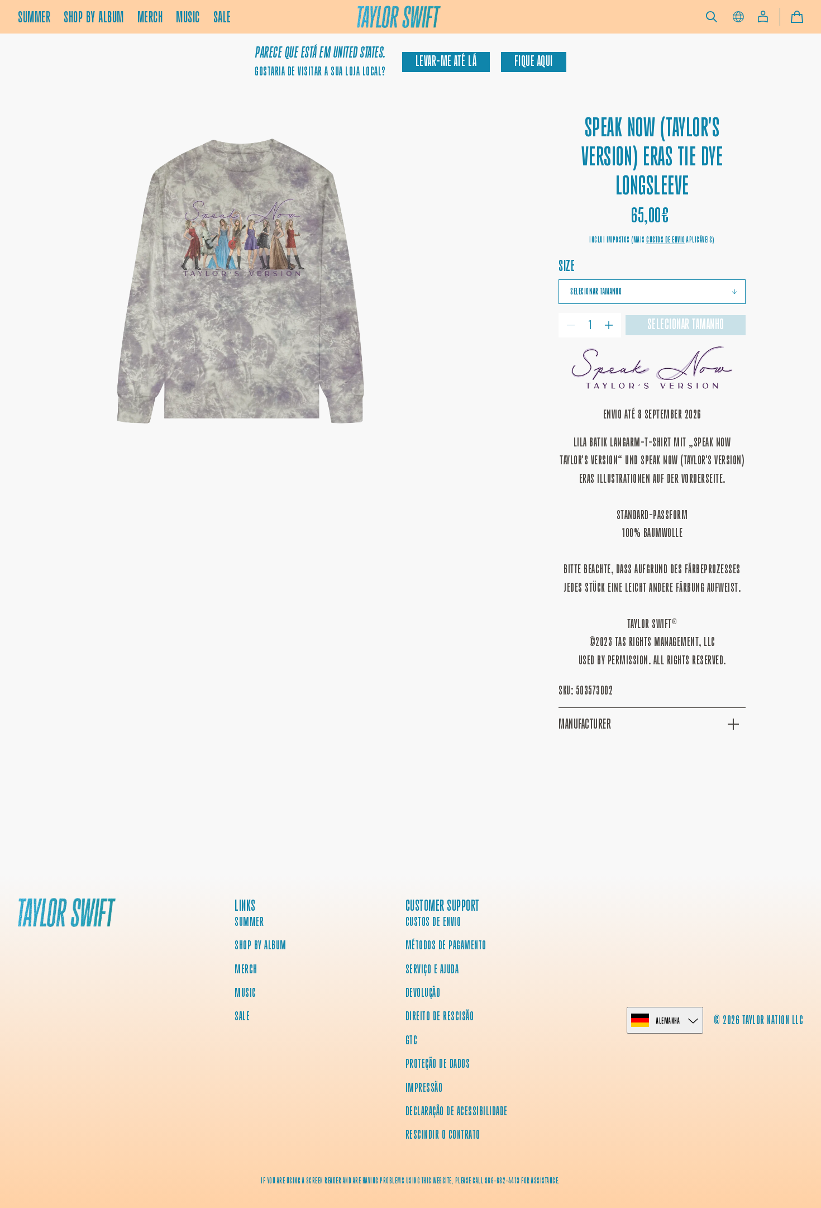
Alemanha (668, 1020)
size (567, 265)
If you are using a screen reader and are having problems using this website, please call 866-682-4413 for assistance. (410, 1180)
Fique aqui (533, 61)
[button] (711, 16)
